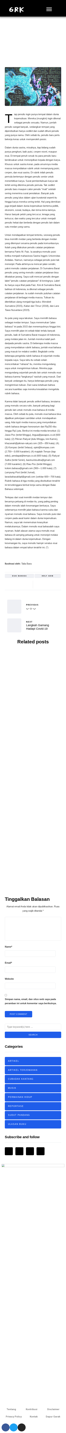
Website (9, 978)
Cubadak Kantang (20, 1079)
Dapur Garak (53, 1416)
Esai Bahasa (19, 576)
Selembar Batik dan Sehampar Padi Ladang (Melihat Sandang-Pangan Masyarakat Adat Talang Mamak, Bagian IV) (33, 861)
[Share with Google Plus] (46, 582)
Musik (12, 1088)
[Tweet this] (42, 582)
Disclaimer (53, 1409)
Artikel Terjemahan (22, 1070)
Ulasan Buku (17, 1124)
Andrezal (27, 744)
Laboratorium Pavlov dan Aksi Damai (33, 739)
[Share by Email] (38, 586)
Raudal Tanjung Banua (29, 871)
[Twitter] (14, 1427)
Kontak (34, 1416)
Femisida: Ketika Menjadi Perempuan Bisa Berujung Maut (33, 796)
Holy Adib (30, 44)
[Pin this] (54, 582)
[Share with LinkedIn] (50, 582)
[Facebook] (6, 1427)
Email (8, 962)
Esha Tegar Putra (28, 689)
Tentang (11, 1409)
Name (8, 946)
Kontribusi (31, 1409)
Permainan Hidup (20, 1097)
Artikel (33, 35)
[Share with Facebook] (38, 582)
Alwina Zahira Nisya (28, 803)
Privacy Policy (14, 1416)
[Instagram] (22, 1427)
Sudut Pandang (19, 1115)
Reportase (16, 1106)
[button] (58, 9)
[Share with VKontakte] (58, 582)
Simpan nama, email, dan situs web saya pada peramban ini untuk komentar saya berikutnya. (31, 1001)
